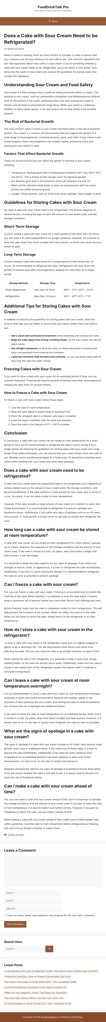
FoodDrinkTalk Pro (53, 7)
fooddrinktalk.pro (49, 1017)
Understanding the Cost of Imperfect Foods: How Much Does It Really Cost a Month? (51, 971)
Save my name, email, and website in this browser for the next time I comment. (51, 915)
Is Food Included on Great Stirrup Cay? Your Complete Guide (37, 1003)
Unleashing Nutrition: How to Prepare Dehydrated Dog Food (37, 976)
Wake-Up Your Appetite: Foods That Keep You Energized (35, 992)
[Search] (49, 949)
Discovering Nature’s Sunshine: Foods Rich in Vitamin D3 (35, 987)
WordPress (77, 1017)
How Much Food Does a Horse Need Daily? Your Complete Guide (40, 981)
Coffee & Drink (16, 834)
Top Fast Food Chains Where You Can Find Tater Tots (34, 998)
